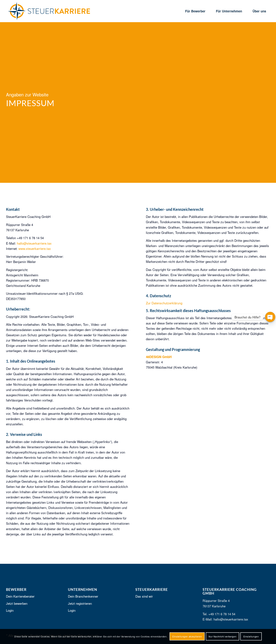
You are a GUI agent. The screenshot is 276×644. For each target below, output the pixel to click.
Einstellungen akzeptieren (187, 636)
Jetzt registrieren (80, 603)
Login (10, 610)
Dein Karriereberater (20, 596)
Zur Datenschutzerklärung (164, 303)
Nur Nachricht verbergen (222, 636)
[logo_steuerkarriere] (49, 11)
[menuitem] (195, 11)
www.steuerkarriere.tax (34, 248)
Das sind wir (144, 596)
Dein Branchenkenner (83, 596)
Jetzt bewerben (16, 603)
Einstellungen (251, 636)
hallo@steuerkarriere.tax (34, 243)
